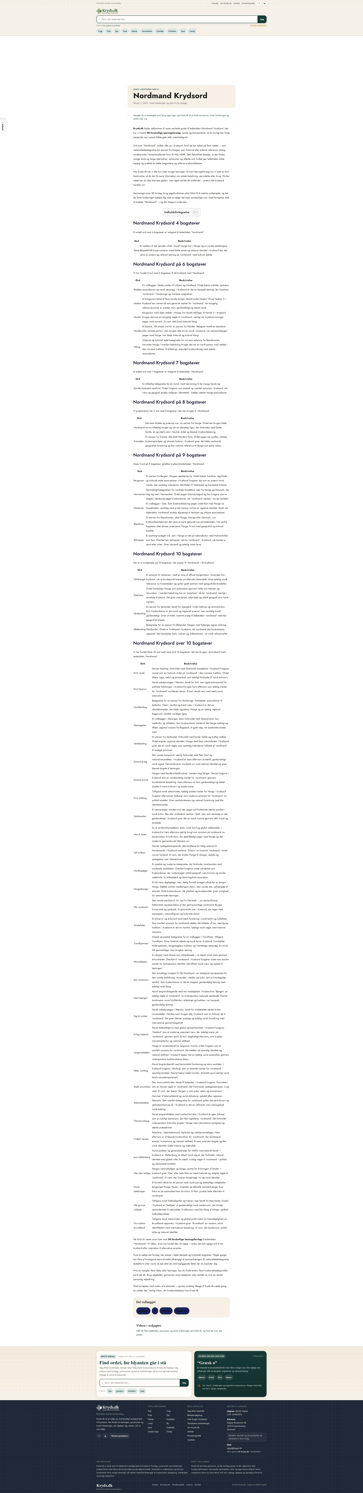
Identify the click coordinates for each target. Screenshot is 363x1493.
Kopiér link (181, 1310)
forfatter (117, 26)
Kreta (211, 1377)
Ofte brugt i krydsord (197, 1419)
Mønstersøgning (194, 1415)
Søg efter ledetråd (195, 1411)
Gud (183, 31)
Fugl (100, 31)
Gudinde (170, 1427)
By (168, 1423)
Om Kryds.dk (226, 3)
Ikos (220, 1377)
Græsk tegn (153, 1431)
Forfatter (172, 31)
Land (150, 1423)
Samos (202, 1377)
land (142, 1391)
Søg (262, 19)
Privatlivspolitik (248, 3)
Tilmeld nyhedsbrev (258, 26)
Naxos (229, 1377)
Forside (215, 3)
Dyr (116, 31)
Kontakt (198, 1485)
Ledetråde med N (149, 89)
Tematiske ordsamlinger (198, 1423)
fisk (104, 26)
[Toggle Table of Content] (194, 212)
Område (160, 31)
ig (264, 3)
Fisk (108, 31)
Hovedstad (147, 31)
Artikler (237, 3)
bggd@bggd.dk (234, 1448)
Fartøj (192, 31)
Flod (125, 31)
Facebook (143, 1310)
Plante (134, 31)
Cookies (191, 1440)
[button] (2, 125)
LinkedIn (166, 1310)
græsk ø (109, 26)
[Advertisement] (181, 59)
